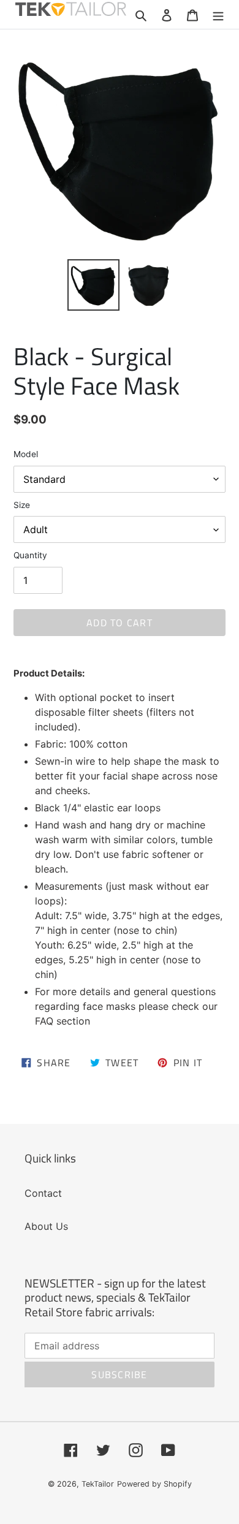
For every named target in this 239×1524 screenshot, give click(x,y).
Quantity (30, 555)
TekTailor (98, 1483)
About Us (46, 1226)
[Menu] (218, 14)
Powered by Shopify (154, 1483)
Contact (43, 1193)
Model (25, 454)
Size (21, 505)
